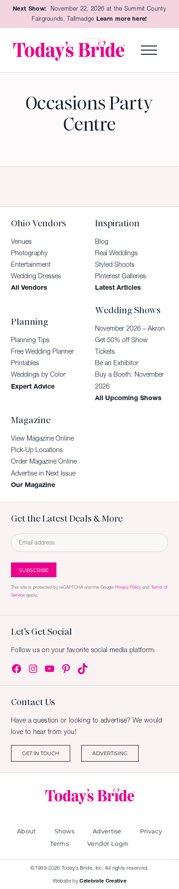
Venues (21, 241)
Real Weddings (116, 253)
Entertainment (30, 264)
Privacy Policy (128, 587)
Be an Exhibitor (117, 363)
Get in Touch (40, 753)
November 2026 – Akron (130, 328)
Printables (25, 363)
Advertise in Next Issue (43, 473)
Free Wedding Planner (42, 351)
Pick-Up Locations (37, 450)
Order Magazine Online (44, 461)
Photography (29, 253)
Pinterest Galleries (120, 276)
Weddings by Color (38, 374)
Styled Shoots (114, 264)
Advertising (110, 753)
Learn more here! (121, 18)
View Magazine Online (42, 438)
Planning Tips (30, 340)
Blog (101, 241)
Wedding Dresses (36, 276)
